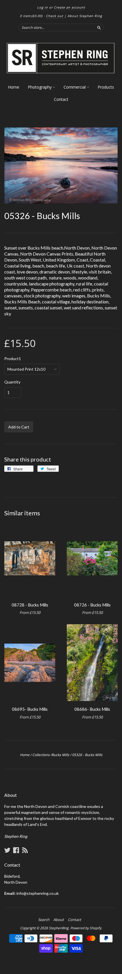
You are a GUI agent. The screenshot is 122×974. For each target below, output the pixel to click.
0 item (31, 16)
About (58, 920)
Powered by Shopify (85, 928)
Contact (61, 99)
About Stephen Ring (85, 16)
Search (43, 920)
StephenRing (59, 928)
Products (106, 87)
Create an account (69, 7)
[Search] (99, 27)
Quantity (12, 382)
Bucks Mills (60, 754)
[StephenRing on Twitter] (7, 850)
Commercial (75, 87)
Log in (42, 7)
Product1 (12, 358)
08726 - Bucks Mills (92, 604)
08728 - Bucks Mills (30, 604)
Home (13, 87)
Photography (40, 87)
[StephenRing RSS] (25, 850)
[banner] (61, 58)
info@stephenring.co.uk (37, 893)
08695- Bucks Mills (30, 709)
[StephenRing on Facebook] (16, 850)
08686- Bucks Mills (92, 709)
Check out (54, 16)
